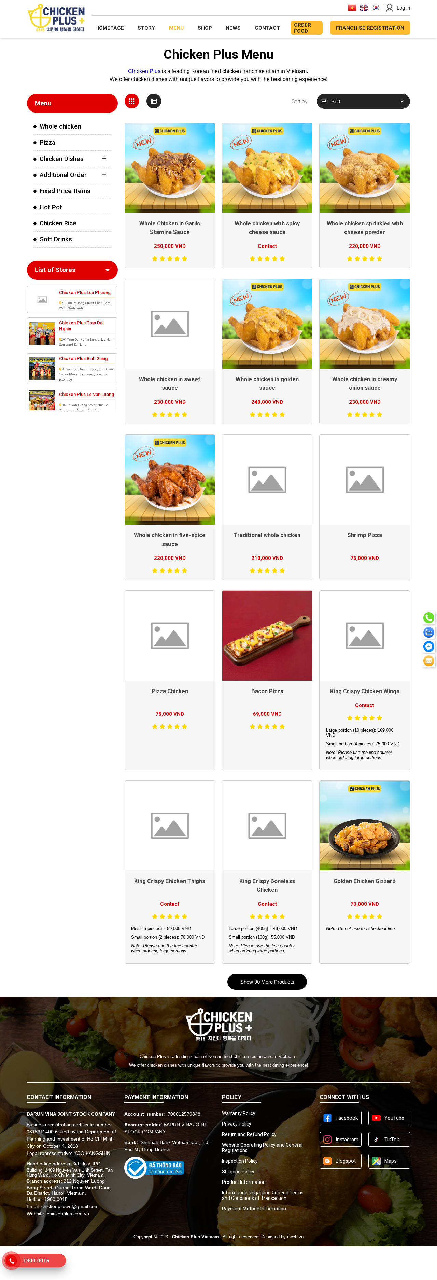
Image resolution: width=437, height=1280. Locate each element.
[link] (72, 126)
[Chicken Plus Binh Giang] (42, 368)
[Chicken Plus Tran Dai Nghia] (42, 333)
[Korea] (376, 7)
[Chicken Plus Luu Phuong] (42, 299)
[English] (364, 7)
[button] (267, 982)
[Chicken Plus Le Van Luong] (42, 401)
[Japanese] (352, 7)
